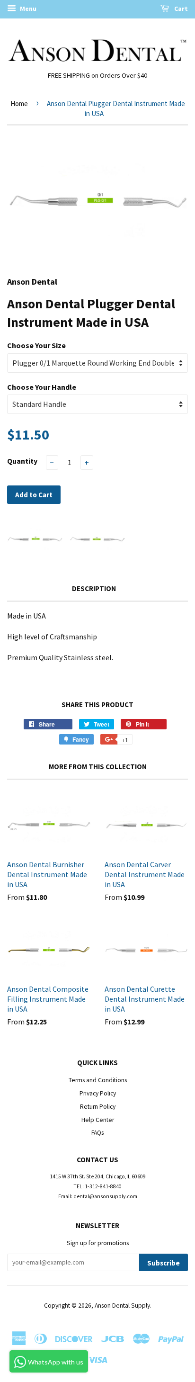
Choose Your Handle (41, 387)
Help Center (97, 1120)
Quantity (22, 461)
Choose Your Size (36, 345)
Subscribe (163, 1262)
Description (94, 588)
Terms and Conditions (98, 1080)
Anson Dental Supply (122, 1305)
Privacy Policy (98, 1093)
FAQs (97, 1133)
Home (19, 103)
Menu (27, 8)
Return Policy (97, 1107)
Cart (180, 8)
